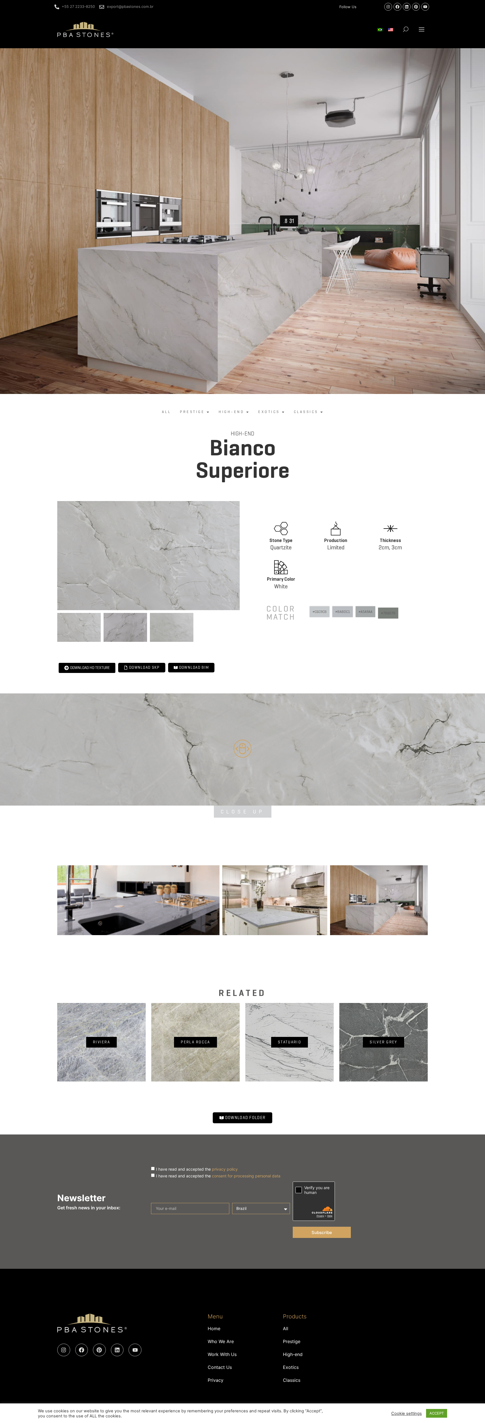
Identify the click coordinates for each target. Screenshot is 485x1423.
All (285, 1328)
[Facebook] (397, 7)
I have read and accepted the (197, 1169)
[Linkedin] (407, 7)
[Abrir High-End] (247, 412)
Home (214, 1328)
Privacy (215, 1380)
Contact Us (220, 1367)
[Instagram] (388, 7)
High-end (242, 433)
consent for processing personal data (246, 1175)
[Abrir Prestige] (208, 412)
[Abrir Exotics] (283, 412)
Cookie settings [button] (406, 1413)
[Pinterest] (416, 7)
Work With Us (222, 1354)
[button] (422, 29)
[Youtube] (425, 7)
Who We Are (221, 1341)
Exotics (291, 1367)
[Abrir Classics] (321, 412)
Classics (291, 1380)
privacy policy (225, 1169)
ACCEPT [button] (436, 1413)
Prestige (291, 1341)
